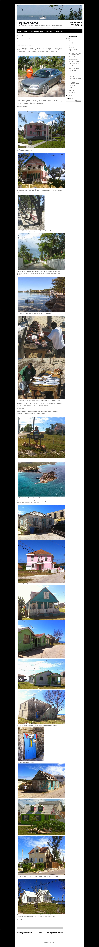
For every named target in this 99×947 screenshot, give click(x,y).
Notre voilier (49, 31)
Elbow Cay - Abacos (74, 68)
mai (70, 43)
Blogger (53, 942)
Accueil (39, 933)
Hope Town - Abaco (74, 65)
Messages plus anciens (55, 933)
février (71, 90)
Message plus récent (24, 933)
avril (70, 45)
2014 (69, 38)
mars (70, 47)
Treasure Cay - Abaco (74, 56)
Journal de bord (22, 31)
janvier (71, 92)
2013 (69, 95)
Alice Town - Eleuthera (75, 74)
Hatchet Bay (72, 76)
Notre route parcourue (37, 31)
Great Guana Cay (73, 59)
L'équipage (59, 31)
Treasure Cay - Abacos (75, 61)
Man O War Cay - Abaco (75, 63)
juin (70, 40)
